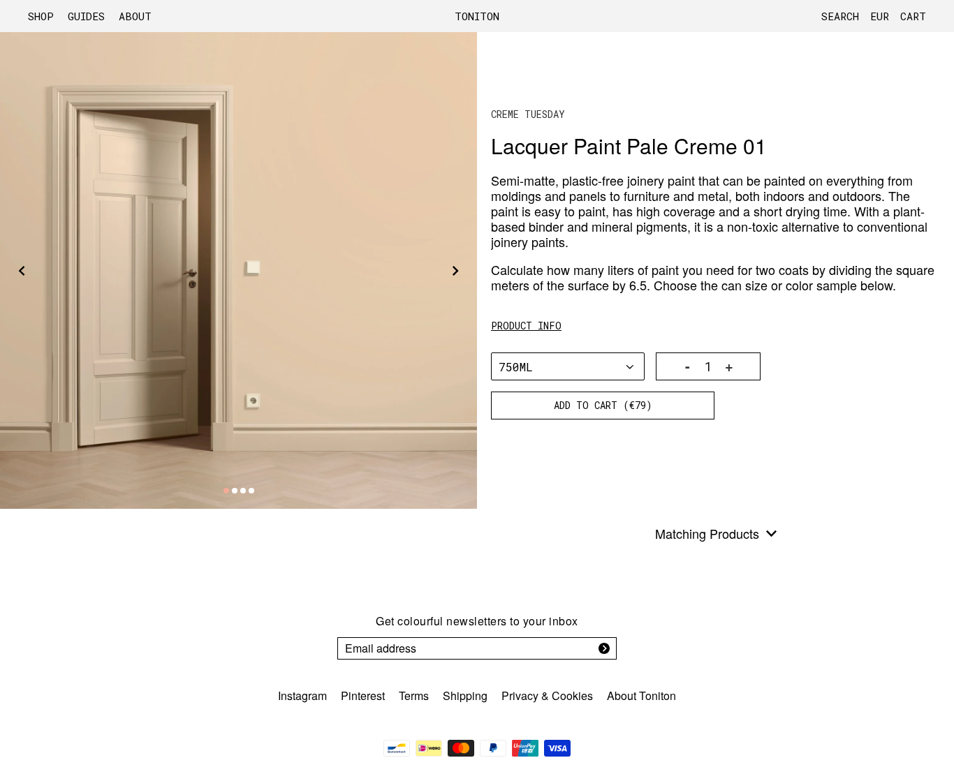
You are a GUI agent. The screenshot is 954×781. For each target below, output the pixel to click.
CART (913, 16)
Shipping (465, 695)
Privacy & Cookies (547, 695)
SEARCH (840, 16)
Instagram (302, 695)
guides (86, 16)
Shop (41, 16)
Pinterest (363, 695)
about (135, 16)
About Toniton (641, 695)
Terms (414, 695)
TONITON (477, 16)
